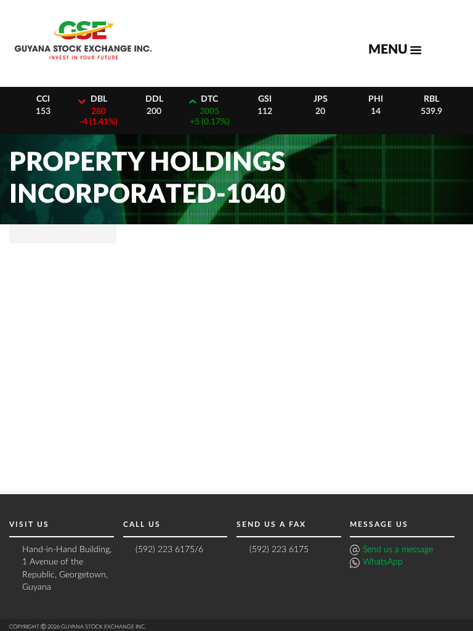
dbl (99, 99)
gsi (265, 99)
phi (375, 99)
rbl (431, 99)
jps (320, 99)
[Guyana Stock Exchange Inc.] (83, 64)
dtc (209, 99)
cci (43, 99)
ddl (154, 99)
